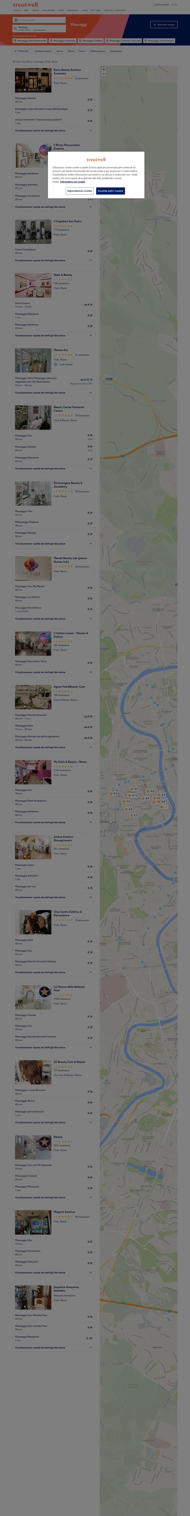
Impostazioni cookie (79, 191)
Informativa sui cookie (72, 182)
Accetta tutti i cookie (110, 191)
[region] (96, 175)
